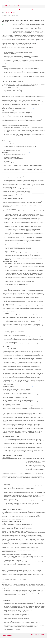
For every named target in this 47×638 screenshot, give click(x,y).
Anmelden (42, 2)
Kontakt (32, 634)
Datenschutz (37, 634)
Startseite (28, 2)
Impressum (42, 634)
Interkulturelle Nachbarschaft (16, 5)
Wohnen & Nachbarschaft (7, 5)
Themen (32, 2)
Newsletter (37, 2)
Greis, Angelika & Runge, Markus (9, 13)
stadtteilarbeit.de (6, 1)
